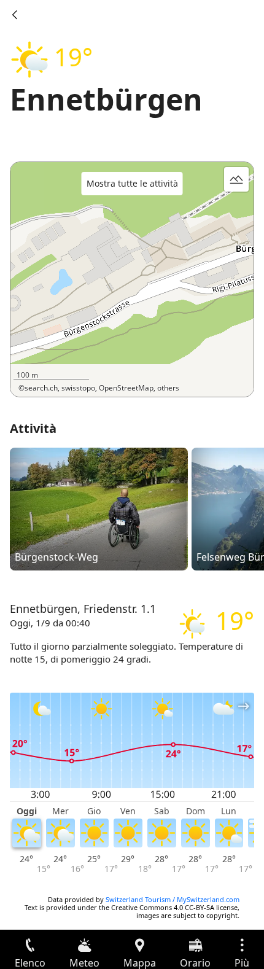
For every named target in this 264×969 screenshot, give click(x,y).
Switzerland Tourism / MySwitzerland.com (172, 899)
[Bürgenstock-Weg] (99, 508)
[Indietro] (14, 14)
